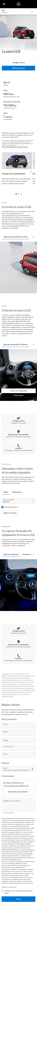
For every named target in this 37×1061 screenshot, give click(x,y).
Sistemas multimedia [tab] (11, 554)
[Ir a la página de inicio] (18, 4)
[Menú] (4, 4)
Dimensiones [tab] (17, 492)
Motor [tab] (6, 492)
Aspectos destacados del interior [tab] (16, 344)
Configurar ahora (18, 63)
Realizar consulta (18, 68)
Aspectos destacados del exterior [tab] (16, 237)
